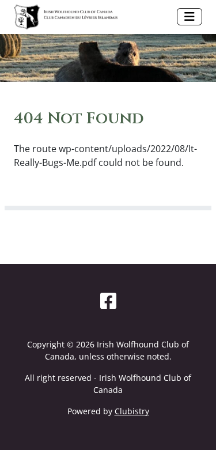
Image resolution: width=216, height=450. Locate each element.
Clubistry (132, 411)
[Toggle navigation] (189, 16)
